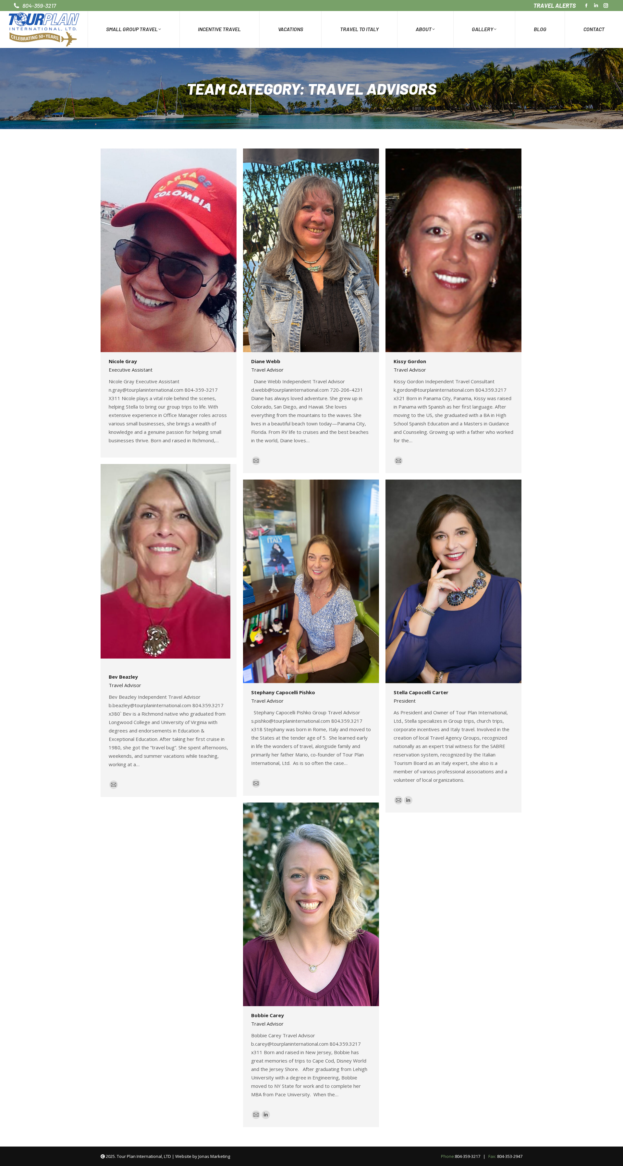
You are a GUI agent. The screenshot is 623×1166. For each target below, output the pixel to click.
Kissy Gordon (410, 361)
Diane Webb (265, 361)
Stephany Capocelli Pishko (283, 692)
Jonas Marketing (214, 1156)
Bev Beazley (123, 676)
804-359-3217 (467, 1156)
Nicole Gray (123, 361)
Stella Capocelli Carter (421, 692)
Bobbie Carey (267, 1015)
